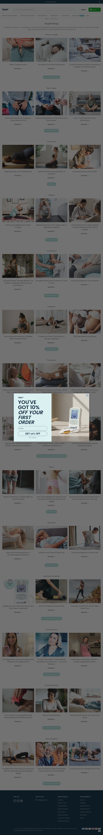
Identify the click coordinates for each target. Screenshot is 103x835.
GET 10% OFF (32, 433)
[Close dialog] (87, 395)
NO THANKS (32, 437)
